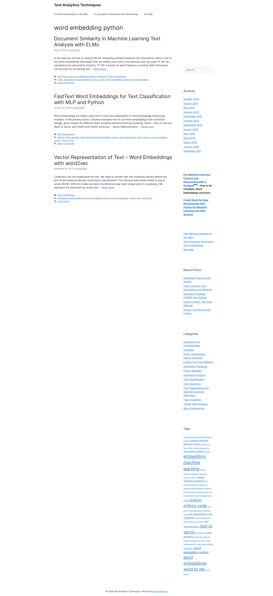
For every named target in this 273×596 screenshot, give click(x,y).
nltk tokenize (191, 492)
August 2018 (190, 129)
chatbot (186, 441)
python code (195, 505)
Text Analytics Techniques (77, 5)
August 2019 (190, 103)
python (114, 137)
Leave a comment (65, 82)
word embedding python (118, 79)
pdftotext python (203, 492)
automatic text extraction (192, 437)
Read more (99, 69)
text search (200, 522)
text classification (127, 137)
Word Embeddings (117, 76)
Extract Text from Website (198, 362)
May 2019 (189, 107)
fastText (61, 137)
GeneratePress (160, 591)
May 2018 (189, 133)
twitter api (198, 537)
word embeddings (140, 79)
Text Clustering (192, 383)
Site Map (148, 14)
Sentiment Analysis (194, 375)
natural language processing (201, 488)
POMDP (186, 501)
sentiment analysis (196, 511)
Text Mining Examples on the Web (71, 14)
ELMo (60, 79)
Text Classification (193, 379)
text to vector (98, 79)
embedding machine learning (77, 79)
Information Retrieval (195, 366)
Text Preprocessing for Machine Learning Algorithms (82, 76)
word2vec (147, 198)
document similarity (194, 451)
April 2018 (189, 138)
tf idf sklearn (200, 533)
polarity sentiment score (203, 496)
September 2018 (192, 125)
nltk (184, 492)
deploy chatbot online (201, 448)
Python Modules (192, 370)
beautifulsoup (207, 437)
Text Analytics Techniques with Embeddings (116, 14)
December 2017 (192, 151)
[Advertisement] (196, 43)
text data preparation (202, 518)
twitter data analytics (198, 541)
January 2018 (191, 146)
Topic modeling (192, 399)
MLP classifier (72, 137)
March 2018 (190, 142)
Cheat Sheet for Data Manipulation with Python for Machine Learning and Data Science (195, 207)
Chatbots (188, 350)
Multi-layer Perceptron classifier (95, 137)
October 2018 (191, 120)
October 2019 (191, 99)
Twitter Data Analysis (195, 404)
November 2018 (192, 116)
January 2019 (191, 112)
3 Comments (63, 201)
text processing (189, 522)
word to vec (68, 140)
